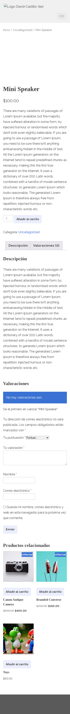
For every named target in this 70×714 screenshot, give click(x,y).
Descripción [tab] (18, 245)
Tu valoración (13, 448)
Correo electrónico (17, 491)
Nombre (10, 474)
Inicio (6, 30)
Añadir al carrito (28, 219)
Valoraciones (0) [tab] (46, 245)
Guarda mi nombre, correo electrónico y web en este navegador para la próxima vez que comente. (34, 512)
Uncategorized (22, 30)
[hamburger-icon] (61, 16)
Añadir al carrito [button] (17, 591)
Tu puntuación (14, 437)
